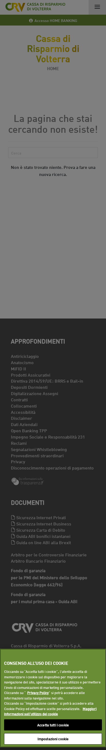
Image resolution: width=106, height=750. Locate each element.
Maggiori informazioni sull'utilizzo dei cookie (50, 711)
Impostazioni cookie (53, 738)
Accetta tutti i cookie (53, 724)
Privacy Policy (38, 692)
